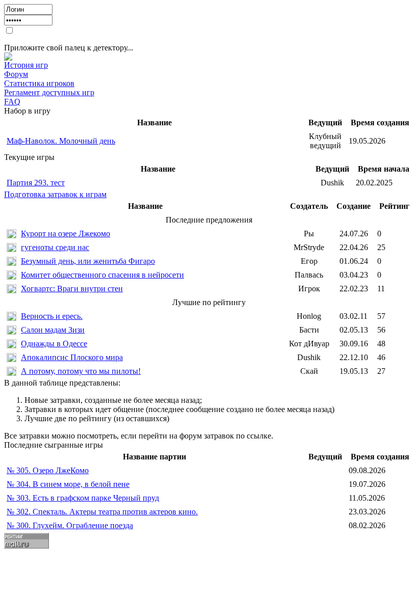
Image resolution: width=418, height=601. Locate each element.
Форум (16, 74)
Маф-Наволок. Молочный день (61, 140)
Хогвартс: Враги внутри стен (72, 288)
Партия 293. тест (36, 182)
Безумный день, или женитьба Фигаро (88, 261)
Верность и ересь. (52, 316)
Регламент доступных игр (49, 92)
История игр (26, 65)
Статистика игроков (39, 83)
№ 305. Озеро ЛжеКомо (48, 470)
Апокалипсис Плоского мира (72, 357)
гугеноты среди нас (55, 247)
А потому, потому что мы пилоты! (81, 371)
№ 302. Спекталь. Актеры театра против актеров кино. (102, 511)
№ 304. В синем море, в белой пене (68, 484)
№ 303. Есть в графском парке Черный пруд (83, 498)
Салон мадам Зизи (53, 329)
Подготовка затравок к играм (55, 194)
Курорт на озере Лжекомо (65, 233)
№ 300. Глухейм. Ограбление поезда (70, 525)
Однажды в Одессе (54, 343)
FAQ (12, 101)
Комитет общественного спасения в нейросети (102, 274)
